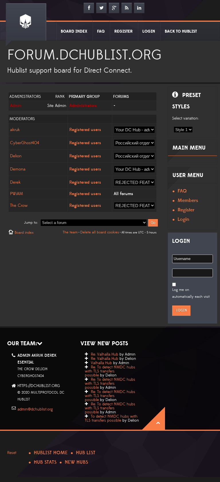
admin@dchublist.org (35, 409)
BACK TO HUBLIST (181, 31)
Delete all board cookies (99, 232)
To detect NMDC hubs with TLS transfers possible (111, 418)
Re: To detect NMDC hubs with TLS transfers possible (110, 371)
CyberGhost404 (24, 143)
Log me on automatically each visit (191, 293)
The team (70, 232)
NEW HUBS (76, 462)
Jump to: (31, 222)
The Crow (19, 205)
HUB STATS (45, 462)
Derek (15, 182)
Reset (11, 452)
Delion (15, 156)
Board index (24, 232)
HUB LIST (85, 453)
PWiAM (16, 194)
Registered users (85, 129)
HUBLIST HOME (51, 453)
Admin (15, 105)
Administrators (83, 105)
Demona (17, 169)
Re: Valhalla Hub (104, 354)
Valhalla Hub (101, 363)
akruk (15, 129)
